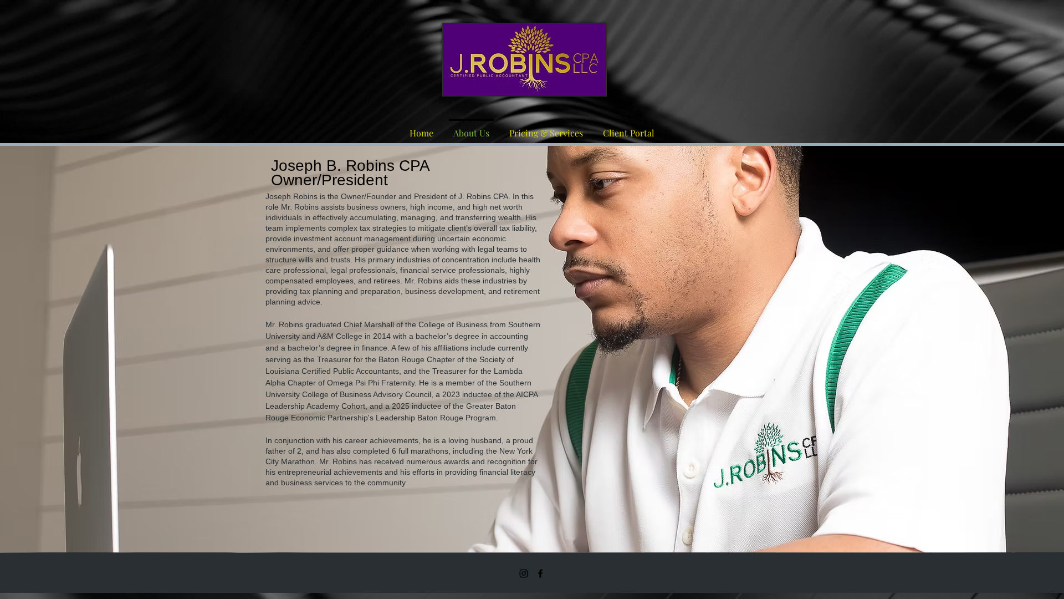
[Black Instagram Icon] (523, 573)
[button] (524, 60)
